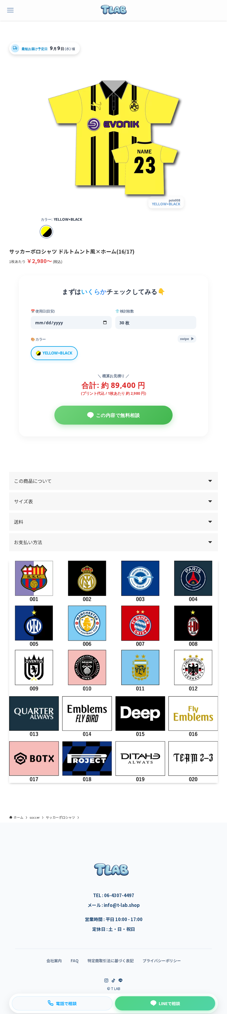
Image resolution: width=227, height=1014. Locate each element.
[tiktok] (113, 980)
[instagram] (106, 980)
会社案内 (54, 960)
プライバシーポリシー (161, 960)
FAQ (75, 960)
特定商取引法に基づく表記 (110, 960)
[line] (120, 980)
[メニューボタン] (10, 10)
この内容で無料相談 (118, 415)
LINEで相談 (169, 1003)
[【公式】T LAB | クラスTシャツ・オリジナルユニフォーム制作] (113, 10)
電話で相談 (66, 1003)
